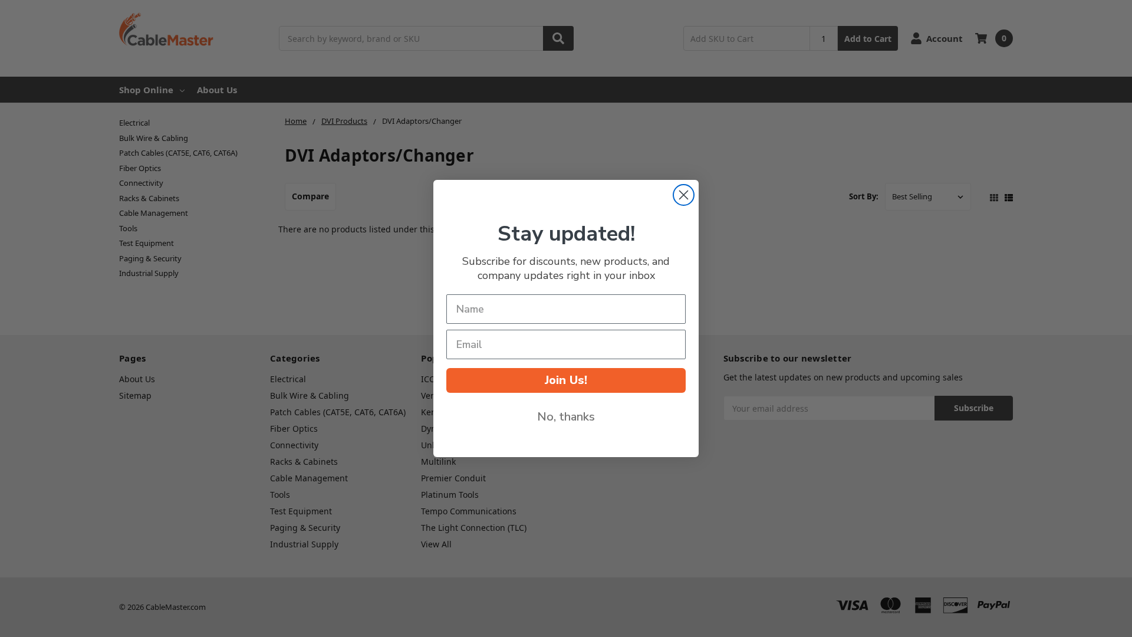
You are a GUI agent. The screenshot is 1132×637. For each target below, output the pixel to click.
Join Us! (566, 380)
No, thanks (566, 417)
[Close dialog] (683, 195)
